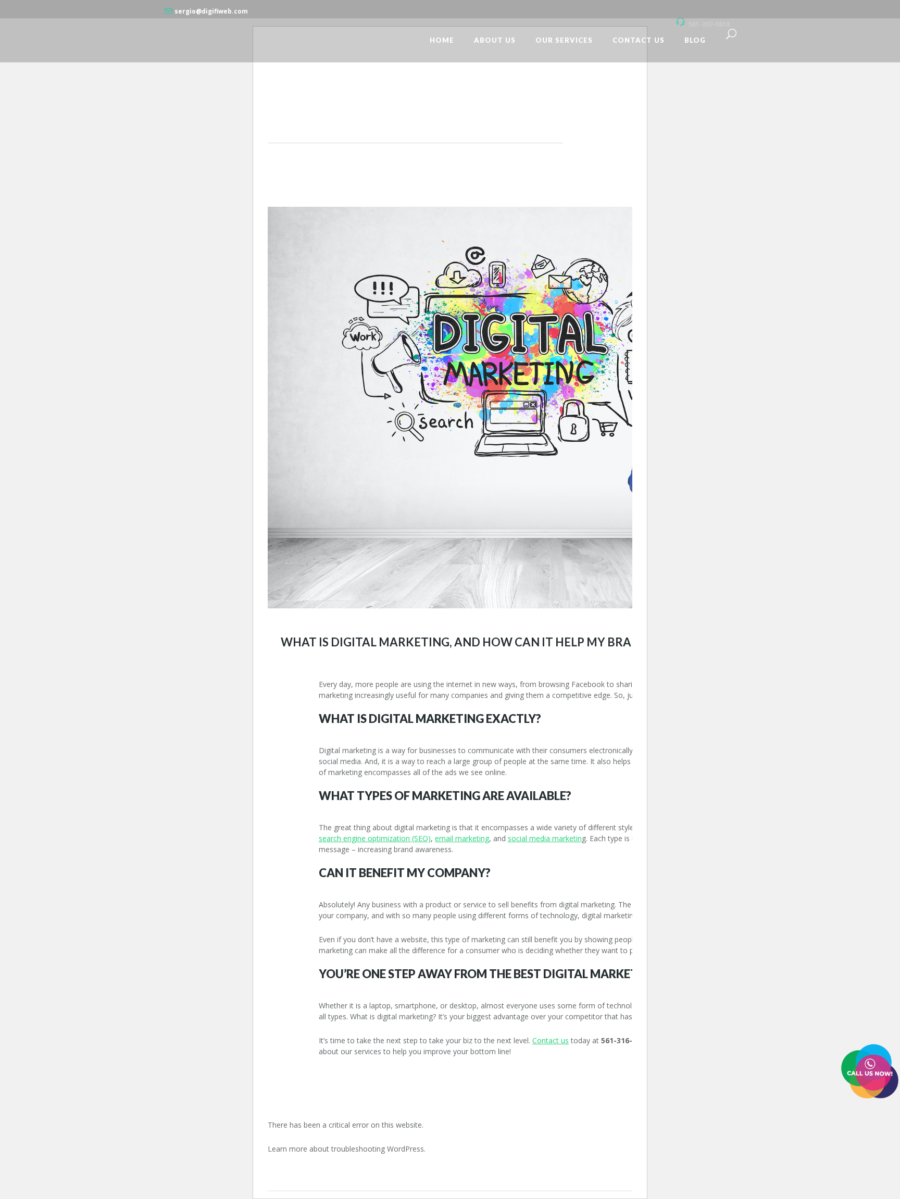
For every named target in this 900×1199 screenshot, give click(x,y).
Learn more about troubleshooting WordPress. (347, 1149)
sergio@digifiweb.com (211, 11)
